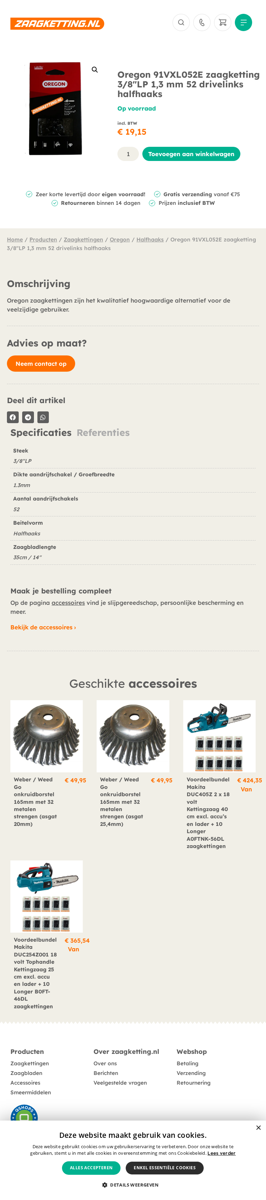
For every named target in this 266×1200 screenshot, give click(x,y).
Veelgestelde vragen (120, 1082)
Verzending (191, 1073)
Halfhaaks (150, 239)
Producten (43, 239)
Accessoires (25, 1082)
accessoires (68, 602)
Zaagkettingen (83, 239)
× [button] (258, 1128)
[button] (95, 70)
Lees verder (221, 1153)
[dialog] (133, 1160)
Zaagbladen (26, 1073)
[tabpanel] (133, 508)
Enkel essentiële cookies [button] (165, 1168)
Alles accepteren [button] (91, 1168)
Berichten (106, 1073)
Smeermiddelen (30, 1092)
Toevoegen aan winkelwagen (191, 154)
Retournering (194, 1082)
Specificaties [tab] (40, 432)
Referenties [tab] (103, 432)
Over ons (105, 1063)
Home (15, 239)
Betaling (187, 1063)
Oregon (120, 239)
